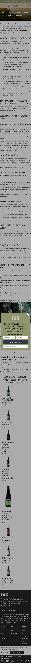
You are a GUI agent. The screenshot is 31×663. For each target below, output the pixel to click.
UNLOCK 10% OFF (15, 342)
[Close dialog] (28, 314)
